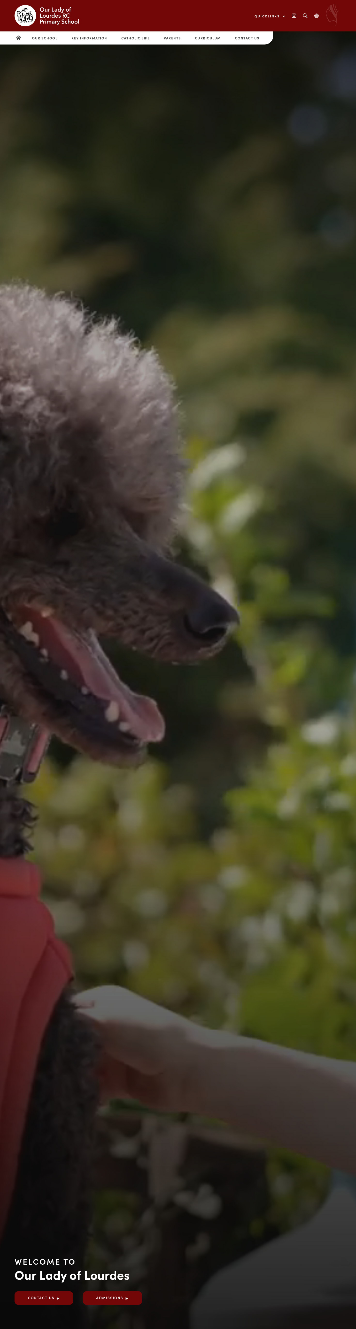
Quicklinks (268, 16)
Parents (172, 38)
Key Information (89, 38)
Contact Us (247, 38)
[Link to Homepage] (51, 16)
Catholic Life (135, 38)
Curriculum (208, 38)
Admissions (109, 1297)
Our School (44, 38)
